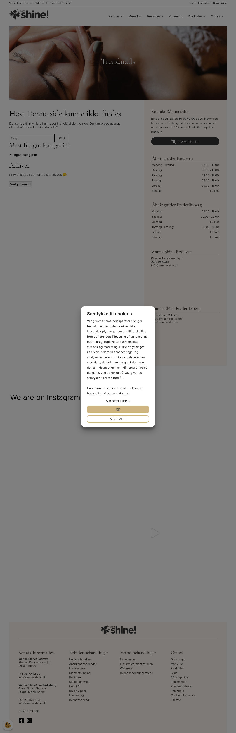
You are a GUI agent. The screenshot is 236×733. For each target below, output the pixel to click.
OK (118, 409)
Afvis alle (118, 419)
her (126, 393)
